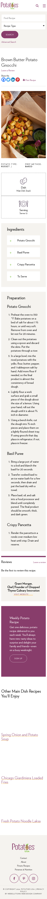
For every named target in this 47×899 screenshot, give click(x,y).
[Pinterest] (18, 79)
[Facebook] (3, 79)
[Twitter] (8, 79)
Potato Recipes (23, 865)
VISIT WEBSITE (21, 594)
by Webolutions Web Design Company (23, 893)
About (23, 861)
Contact (23, 857)
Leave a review (39, 562)
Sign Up (18, 658)
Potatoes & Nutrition (23, 869)
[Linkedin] (13, 79)
